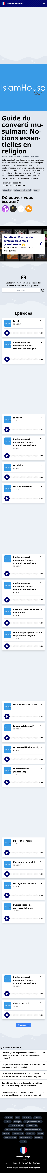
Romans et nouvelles (33, 1130)
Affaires (37, 1118)
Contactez (37, 1163)
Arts (17, 1118)
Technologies (32, 1126)
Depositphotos (35, 1168)
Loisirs (40, 1134)
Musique (17, 1122)
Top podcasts (18, 1163)
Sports (23, 1141)
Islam (36, 190)
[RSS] (29, 209)
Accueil (8, 1163)
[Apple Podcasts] (5, 209)
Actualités (30, 1134)
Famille (7, 1122)
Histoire (6, 1134)
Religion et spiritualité (22, 190)
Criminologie (18, 1134)
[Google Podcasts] (21, 209)
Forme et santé (25, 1137)
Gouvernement (10, 1137)
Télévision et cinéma (13, 1130)
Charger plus (23, 1025)
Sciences (38, 1137)
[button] (44, 3)
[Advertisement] (23, 30)
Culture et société (16, 1126)
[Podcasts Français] (23, 1150)
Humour (9, 1118)
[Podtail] (13, 209)
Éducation (7, 190)
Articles (28, 1163)
